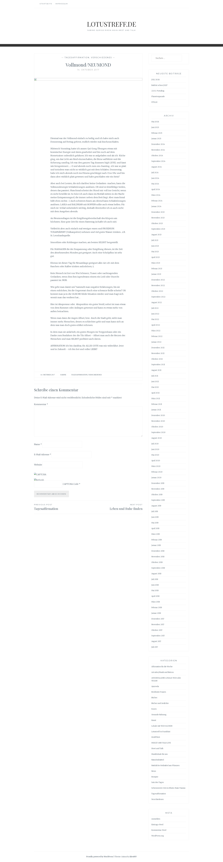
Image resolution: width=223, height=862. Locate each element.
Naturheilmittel (157, 760)
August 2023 (156, 235)
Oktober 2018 (157, 562)
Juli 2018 (154, 579)
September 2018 (158, 568)
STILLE (154, 102)
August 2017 (156, 641)
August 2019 (156, 506)
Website (38, 464)
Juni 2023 (155, 246)
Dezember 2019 (157, 483)
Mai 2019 (154, 523)
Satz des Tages (157, 782)
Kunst (153, 720)
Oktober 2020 (157, 427)
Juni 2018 (155, 585)
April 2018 (155, 596)
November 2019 (157, 489)
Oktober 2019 (156, 495)
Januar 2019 (156, 545)
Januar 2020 (156, 478)
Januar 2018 (156, 613)
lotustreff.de (111, 24)
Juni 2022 (155, 314)
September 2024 (158, 161)
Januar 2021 (156, 410)
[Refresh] (39, 480)
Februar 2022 (156, 336)
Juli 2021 (154, 376)
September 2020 (158, 432)
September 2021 (158, 364)
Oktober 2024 (157, 156)
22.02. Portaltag (157, 91)
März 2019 (155, 534)
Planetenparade (158, 96)
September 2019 (158, 500)
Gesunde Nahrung (158, 715)
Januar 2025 (156, 139)
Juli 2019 (154, 511)
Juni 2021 (155, 381)
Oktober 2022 (157, 291)
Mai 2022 (155, 319)
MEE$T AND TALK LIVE (161, 743)
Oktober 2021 (157, 359)
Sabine (63, 375)
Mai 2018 (155, 590)
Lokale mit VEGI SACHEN (161, 726)
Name (38, 444)
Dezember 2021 (157, 348)
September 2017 (158, 636)
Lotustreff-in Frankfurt (160, 732)
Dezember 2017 (157, 619)
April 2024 (155, 189)
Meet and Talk (157, 748)
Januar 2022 (156, 342)
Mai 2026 (155, 122)
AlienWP (133, 857)
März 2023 (155, 263)
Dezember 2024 (158, 144)
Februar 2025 (156, 133)
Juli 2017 (154, 647)
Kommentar (41, 404)
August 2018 (156, 574)
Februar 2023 (156, 269)
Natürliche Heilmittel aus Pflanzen (165, 765)
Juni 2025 (155, 127)
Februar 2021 (156, 404)
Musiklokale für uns (159, 754)
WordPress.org (157, 836)
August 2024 (156, 167)
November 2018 (157, 557)
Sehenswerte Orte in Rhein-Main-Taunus (168, 788)
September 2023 (158, 229)
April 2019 (155, 528)
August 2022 (156, 302)
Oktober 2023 (157, 223)
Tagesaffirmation (77, 57)
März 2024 (155, 195)
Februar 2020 (156, 472)
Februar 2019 (156, 540)
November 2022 (158, 285)
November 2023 (158, 218)
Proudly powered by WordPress (99, 857)
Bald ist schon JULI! (159, 85)
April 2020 (155, 461)
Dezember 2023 (158, 212)
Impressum (61, 4)
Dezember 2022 (158, 280)
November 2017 (157, 624)
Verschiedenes (101, 57)
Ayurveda (155, 686)
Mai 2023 (155, 252)
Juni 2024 (155, 178)
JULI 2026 (155, 80)
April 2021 (155, 393)
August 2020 (156, 438)
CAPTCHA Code (70, 484)
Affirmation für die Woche (162, 667)
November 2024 (158, 150)
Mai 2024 (155, 184)
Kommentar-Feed (158, 830)
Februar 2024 (156, 201)
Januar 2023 (156, 274)
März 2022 (155, 331)
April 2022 (155, 325)
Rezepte (154, 777)
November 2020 (158, 421)
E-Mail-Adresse (42, 454)
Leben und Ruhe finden (126, 507)
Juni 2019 (155, 517)
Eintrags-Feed (157, 825)
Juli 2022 (154, 308)
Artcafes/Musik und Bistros (162, 672)
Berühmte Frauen (158, 692)
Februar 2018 (156, 607)
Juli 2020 (155, 444)
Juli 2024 (154, 172)
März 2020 (155, 466)
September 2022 (158, 297)
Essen (154, 709)
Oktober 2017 (156, 630)
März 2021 (155, 398)
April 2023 (155, 257)
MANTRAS (155, 737)
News (153, 771)
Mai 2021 (155, 387)
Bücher (154, 698)
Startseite (46, 4)
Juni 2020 (155, 449)
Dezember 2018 (157, 551)
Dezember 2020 (158, 415)
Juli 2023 (154, 240)
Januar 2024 (156, 206)
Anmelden (155, 819)
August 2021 (156, 370)
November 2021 (157, 353)
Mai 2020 (155, 455)
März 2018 (155, 602)
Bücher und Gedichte (160, 703)
